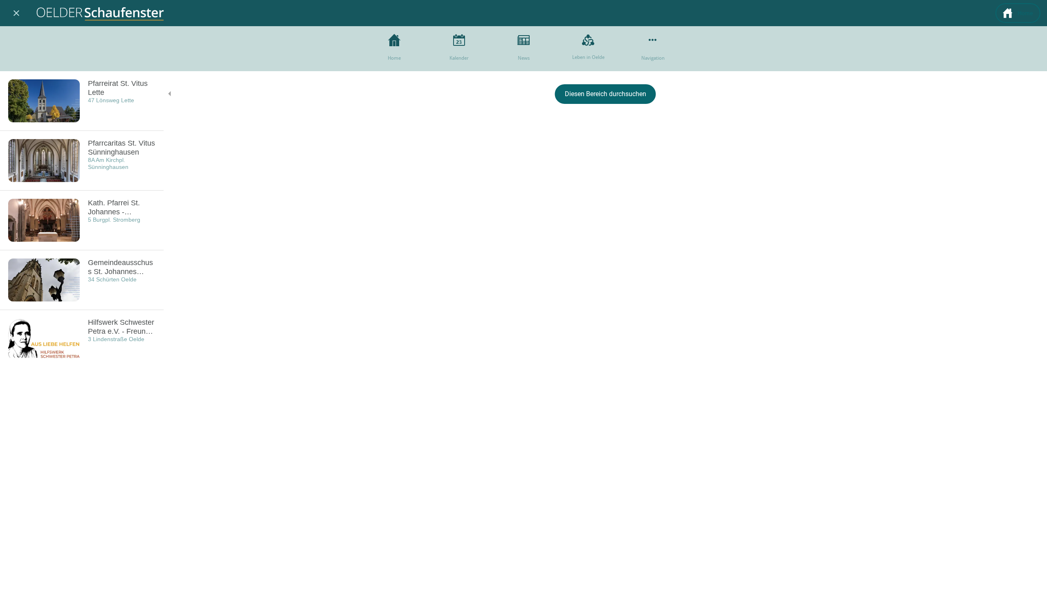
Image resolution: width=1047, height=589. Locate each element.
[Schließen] (16, 13)
